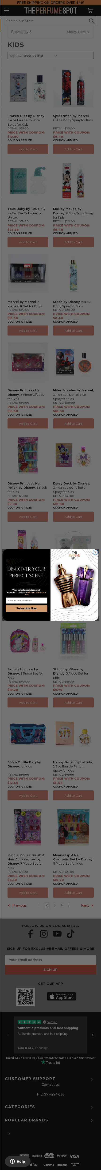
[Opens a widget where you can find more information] (18, 1162)
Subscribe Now (26, 608)
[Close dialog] (95, 552)
